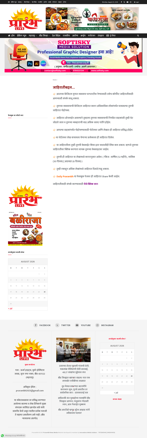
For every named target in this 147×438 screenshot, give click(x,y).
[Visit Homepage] (25, 18)
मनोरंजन (54, 2)
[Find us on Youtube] (127, 2)
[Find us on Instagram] (130, 2)
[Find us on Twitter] (124, 2)
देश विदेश (34, 2)
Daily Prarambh (65, 176)
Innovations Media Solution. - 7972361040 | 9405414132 (97, 432)
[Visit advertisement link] (92, 18)
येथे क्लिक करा (91, 184)
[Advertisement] (28, 93)
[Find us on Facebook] (121, 2)
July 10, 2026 (74, 359)
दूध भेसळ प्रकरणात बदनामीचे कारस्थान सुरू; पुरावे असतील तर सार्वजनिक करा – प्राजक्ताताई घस (74, 389)
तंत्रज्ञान (60, 2)
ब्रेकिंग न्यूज (14, 2)
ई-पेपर (64, 2)
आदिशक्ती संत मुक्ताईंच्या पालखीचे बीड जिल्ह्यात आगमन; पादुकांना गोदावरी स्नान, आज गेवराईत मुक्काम (74, 401)
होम (9, 2)
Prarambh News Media (50, 432)
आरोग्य (45, 2)
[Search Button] (138, 35)
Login (137, 2)
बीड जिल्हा (26, 2)
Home (55, 80)
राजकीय (40, 2)
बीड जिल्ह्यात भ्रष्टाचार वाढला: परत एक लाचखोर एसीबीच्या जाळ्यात (74, 379)
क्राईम (49, 2)
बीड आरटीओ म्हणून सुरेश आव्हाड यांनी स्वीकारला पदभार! (74, 411)
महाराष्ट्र (19, 2)
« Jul (10, 308)
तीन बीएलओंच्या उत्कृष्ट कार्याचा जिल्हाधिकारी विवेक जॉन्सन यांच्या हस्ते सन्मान (73, 352)
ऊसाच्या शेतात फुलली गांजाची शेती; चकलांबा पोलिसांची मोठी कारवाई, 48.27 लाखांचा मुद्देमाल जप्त (74, 369)
